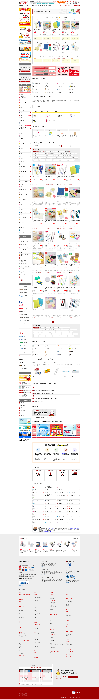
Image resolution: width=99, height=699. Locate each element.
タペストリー (68, 637)
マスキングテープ (65, 155)
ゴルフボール (68, 628)
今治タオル (20, 613)
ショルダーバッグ (37, 642)
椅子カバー (68, 635)
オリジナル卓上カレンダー (23, 635)
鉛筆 (39, 155)
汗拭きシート (21, 643)
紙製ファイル (75, 157)
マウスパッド (52, 632)
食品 (19, 604)
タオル (20, 608)
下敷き (54, 151)
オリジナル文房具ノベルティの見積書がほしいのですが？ (44, 393)
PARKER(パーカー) (63, 159)
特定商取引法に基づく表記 (38, 695)
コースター (52, 612)
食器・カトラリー (53, 614)
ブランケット (68, 649)
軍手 (67, 596)
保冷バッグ (36, 645)
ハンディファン (21, 627)
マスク (20, 650)
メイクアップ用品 (69, 644)
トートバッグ (36, 633)
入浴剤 (20, 646)
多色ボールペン (48, 159)
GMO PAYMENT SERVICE (47, 531)
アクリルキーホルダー (69, 601)
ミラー (67, 643)
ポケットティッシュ (37, 628)
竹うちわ (20, 622)
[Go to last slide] (77, 439)
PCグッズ (52, 629)
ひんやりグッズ (21, 629)
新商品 (20, 592)
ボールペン (39, 3)
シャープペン (58, 155)
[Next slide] (79, 439)
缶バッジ (67, 604)
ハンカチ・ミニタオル (22, 616)
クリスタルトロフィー (70, 658)
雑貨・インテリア (69, 598)
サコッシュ (36, 643)
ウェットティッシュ (22, 655)
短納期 (63, 453)
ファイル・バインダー (66, 151)
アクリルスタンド (69, 602)
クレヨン (35, 155)
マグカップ (52, 592)
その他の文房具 (52, 153)
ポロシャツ (52, 654)
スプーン (51, 617)
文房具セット (46, 153)
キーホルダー (68, 614)
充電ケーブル (52, 637)
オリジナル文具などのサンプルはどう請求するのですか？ (44, 390)
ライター (67, 624)
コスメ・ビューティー (70, 641)
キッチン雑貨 (52, 603)
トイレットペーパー (22, 653)
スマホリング (52, 643)
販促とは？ (24, 392)
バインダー (36, 616)
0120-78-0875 (65, 5)
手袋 (67, 594)
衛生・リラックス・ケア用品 (24, 640)
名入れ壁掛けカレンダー (22, 636)
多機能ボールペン (55, 159)
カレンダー (20, 632)
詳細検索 (31, 1)
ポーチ (35, 636)
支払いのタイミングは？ (38, 401)
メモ (70, 153)
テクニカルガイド (41, 5)
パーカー (51, 655)
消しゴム (41, 151)
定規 (50, 151)
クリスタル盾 (68, 656)
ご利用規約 (45, 695)
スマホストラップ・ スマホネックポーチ (56, 644)
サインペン (52, 155)
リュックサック (36, 646)
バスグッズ (20, 644)
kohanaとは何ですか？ (38, 387)
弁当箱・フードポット (53, 606)
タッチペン (52, 640)
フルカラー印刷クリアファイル (45, 157)
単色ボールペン (42, 159)
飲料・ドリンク (21, 606)
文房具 (46, 151)
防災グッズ (68, 654)
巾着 (35, 652)
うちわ (43, 3)
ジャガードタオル (21, 617)
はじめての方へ (26, 5)
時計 (67, 626)
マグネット (68, 620)
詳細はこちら (21, 585)
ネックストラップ (69, 651)
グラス (51, 621)
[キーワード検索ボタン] (54, 1)
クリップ (59, 151)
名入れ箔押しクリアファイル (56, 157)
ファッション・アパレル (54, 651)
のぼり (67, 632)
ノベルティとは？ (25, 390)
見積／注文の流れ (48, 5)
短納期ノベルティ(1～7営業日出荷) (25, 594)
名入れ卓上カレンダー (22, 633)
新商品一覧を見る (75, 538)
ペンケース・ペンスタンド (37, 153)
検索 (25, 71)
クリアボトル (52, 598)
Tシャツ (51, 652)
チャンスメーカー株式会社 (51, 528)
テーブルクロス (68, 634)
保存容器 (51, 605)
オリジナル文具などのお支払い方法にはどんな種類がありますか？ (45, 398)
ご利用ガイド (34, 5)
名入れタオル (21, 610)
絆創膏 (20, 647)
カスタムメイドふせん (64, 153)
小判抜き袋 (36, 639)
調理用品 (51, 609)
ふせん (58, 153)
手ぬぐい (20, 614)
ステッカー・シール (69, 605)
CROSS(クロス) (71, 159)
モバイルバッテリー (53, 636)
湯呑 (51, 623)
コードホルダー (52, 647)
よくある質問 (51, 695)
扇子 (19, 625)
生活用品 (36, 657)
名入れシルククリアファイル (67, 157)
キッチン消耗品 (52, 602)
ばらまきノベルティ (22, 599)
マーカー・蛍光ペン (45, 155)
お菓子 (47, 3)
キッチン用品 (52, 600)
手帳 (70, 155)
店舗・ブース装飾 (69, 631)
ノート (75, 153)
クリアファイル (52, 3)
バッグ (35, 632)
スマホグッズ (52, 634)
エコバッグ (36, 635)
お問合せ (77, 5)
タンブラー (52, 594)
